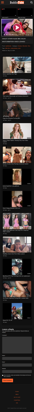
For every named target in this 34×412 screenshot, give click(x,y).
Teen (29, 46)
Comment (4, 335)
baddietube (8, 46)
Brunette (25, 46)
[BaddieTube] (17, 2)
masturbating (14, 48)
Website (4, 368)
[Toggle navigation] (2, 2)
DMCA (17, 394)
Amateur (20, 46)
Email (3, 362)
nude (19, 48)
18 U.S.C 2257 (17, 397)
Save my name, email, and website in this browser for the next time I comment (17, 376)
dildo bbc (7, 48)
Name (4, 355)
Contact (17, 391)
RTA (17, 403)
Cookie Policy (17, 400)
